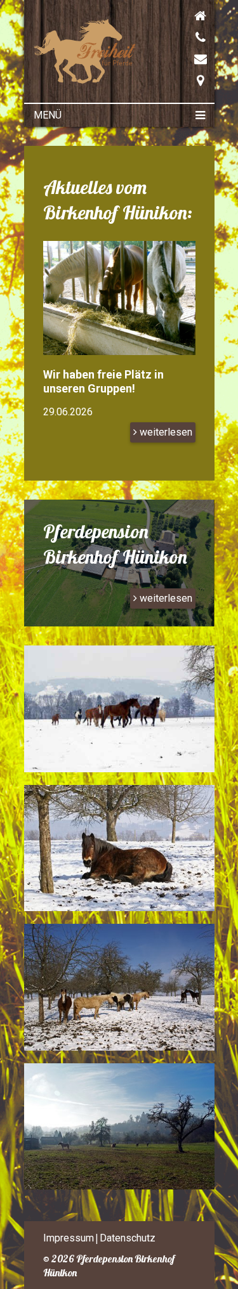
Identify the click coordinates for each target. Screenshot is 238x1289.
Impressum (68, 1238)
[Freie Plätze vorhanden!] (119, 364)
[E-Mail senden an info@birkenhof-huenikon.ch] (176, 59)
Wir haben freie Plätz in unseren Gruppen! (103, 381)
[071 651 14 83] (176, 37)
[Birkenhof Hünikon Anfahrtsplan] (176, 80)
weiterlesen (164, 432)
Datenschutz (127, 1238)
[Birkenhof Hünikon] (86, 80)
